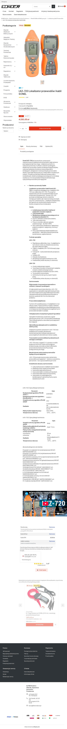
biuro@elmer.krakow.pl (35, 705)
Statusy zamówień (8, 656)
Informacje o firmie (29, 674)
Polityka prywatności (8, 663)
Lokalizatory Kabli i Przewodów (55, 18)
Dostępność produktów (30, 651)
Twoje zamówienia (50, 651)
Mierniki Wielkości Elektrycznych (38, 18)
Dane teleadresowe (29, 671)
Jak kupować (6, 651)
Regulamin (5, 661)
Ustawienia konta (50, 653)
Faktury (26, 653)
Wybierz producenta (8, 127)
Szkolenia (5, 658)
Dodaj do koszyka (45, 128)
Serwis (4, 674)
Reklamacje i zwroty (8, 676)
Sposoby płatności (29, 661)
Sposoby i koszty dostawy (31, 656)
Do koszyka (39, 624)
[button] (53, 6)
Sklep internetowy (32, 726)
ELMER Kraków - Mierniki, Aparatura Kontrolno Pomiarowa (15, 18)
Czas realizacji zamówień (30, 658)
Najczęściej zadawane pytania (11, 653)
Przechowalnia (49, 656)
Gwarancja (6, 671)
